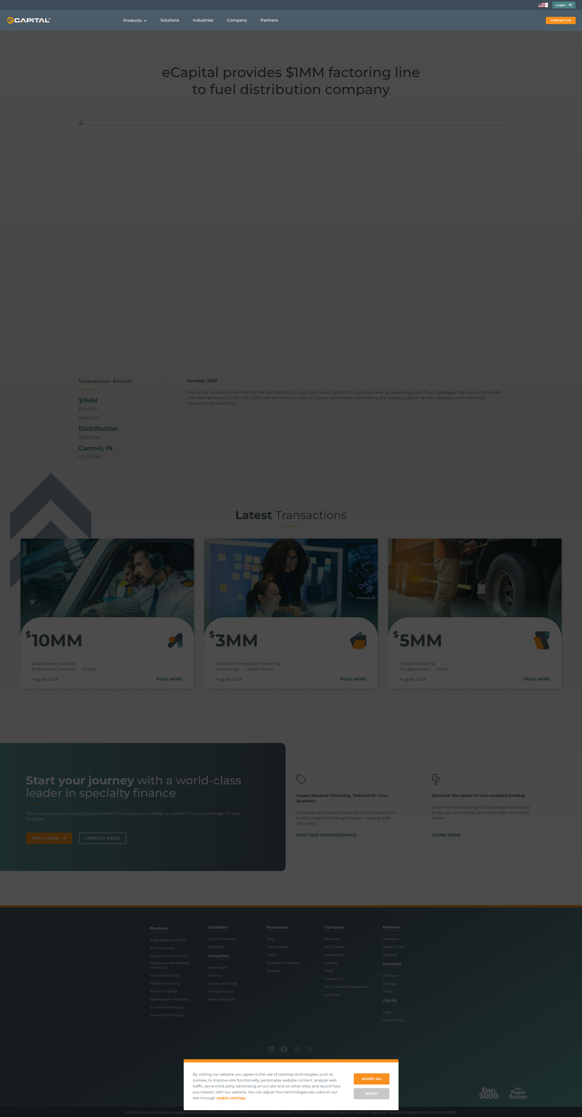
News (387, 991)
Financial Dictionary (283, 963)
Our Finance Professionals (347, 987)
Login (387, 1012)
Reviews (273, 971)
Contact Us (334, 979)
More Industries (221, 999)
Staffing (214, 976)
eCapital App (394, 1020)
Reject (371, 1094)
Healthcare (217, 967)
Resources (277, 927)
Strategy (390, 983)
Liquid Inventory (222, 939)
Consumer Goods (223, 983)
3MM (237, 640)
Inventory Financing (167, 1015)
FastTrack (216, 947)
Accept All (371, 1079)
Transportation (220, 991)
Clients (390, 1000)
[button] (561, 20)
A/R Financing (162, 948)
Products (159, 928)
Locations (333, 995)
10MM (57, 640)
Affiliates (390, 955)
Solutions (217, 927)
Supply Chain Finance (168, 956)
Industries (218, 956)
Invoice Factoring (164, 975)
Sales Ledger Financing (170, 999)
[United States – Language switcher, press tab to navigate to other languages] (543, 5)
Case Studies (277, 947)
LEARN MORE (446, 835)
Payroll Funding (163, 991)
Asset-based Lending (168, 940)
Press (329, 971)
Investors (392, 963)
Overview (391, 939)
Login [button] (561, 5)
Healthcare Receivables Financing (170, 965)
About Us (332, 939)
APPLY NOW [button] (45, 838)
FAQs (271, 955)
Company (334, 927)
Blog (270, 939)
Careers (331, 963)
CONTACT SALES (102, 838)
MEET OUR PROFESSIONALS (326, 835)
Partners (391, 927)
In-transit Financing (166, 1007)
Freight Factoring (165, 983)
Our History (334, 947)
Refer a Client (394, 947)
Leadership (334, 955)
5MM (420, 640)
